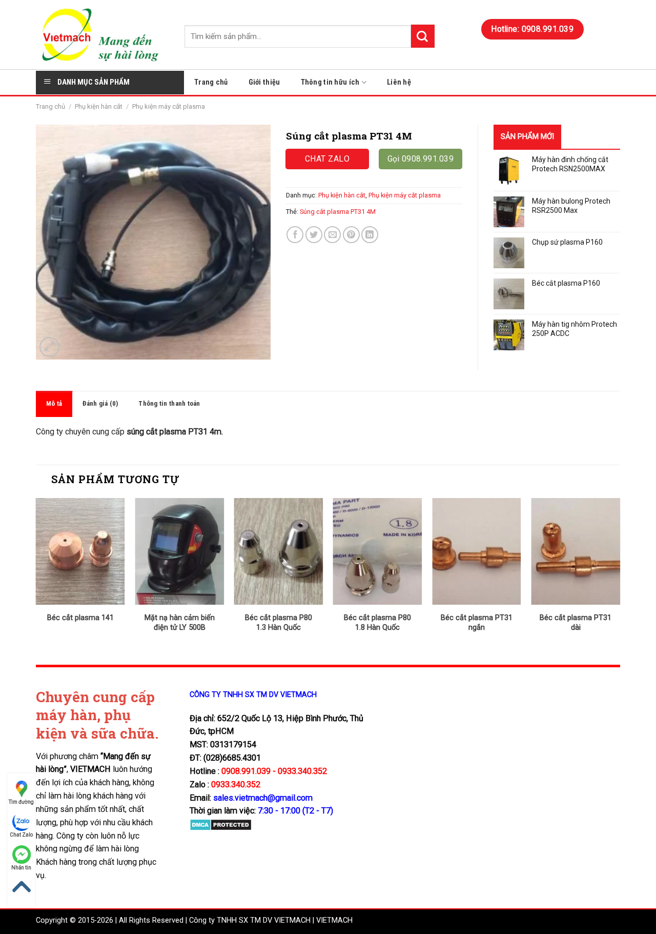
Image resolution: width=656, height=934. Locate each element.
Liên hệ (399, 82)
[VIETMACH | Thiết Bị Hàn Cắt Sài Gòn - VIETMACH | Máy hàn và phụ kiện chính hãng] (102, 34)
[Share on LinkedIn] (369, 234)
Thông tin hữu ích (330, 82)
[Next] (619, 573)
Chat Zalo (21, 835)
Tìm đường (21, 802)
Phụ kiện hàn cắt (98, 106)
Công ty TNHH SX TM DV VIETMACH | (251, 920)
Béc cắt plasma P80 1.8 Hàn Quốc (377, 622)
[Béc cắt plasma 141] (80, 551)
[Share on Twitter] (313, 234)
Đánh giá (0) (100, 403)
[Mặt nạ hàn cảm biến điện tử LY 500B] (179, 551)
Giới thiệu (264, 82)
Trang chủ (211, 82)
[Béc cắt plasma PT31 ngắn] (476, 551)
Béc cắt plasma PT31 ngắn (476, 622)
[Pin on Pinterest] (351, 234)
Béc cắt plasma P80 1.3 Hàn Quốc (278, 622)
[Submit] (423, 36)
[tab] (54, 404)
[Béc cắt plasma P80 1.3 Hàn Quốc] (278, 551)
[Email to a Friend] (332, 234)
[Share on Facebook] (294, 234)
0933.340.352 (235, 784)
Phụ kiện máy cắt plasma (168, 106)
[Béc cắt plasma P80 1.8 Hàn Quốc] (377, 551)
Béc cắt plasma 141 (80, 617)
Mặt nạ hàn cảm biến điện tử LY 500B (180, 622)
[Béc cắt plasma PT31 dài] (575, 551)
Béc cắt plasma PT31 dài (575, 622)
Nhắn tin (21, 867)
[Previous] (36, 573)
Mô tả (54, 403)
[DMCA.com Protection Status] (221, 824)
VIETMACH (334, 920)
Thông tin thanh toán (169, 403)
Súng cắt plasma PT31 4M (338, 211)
